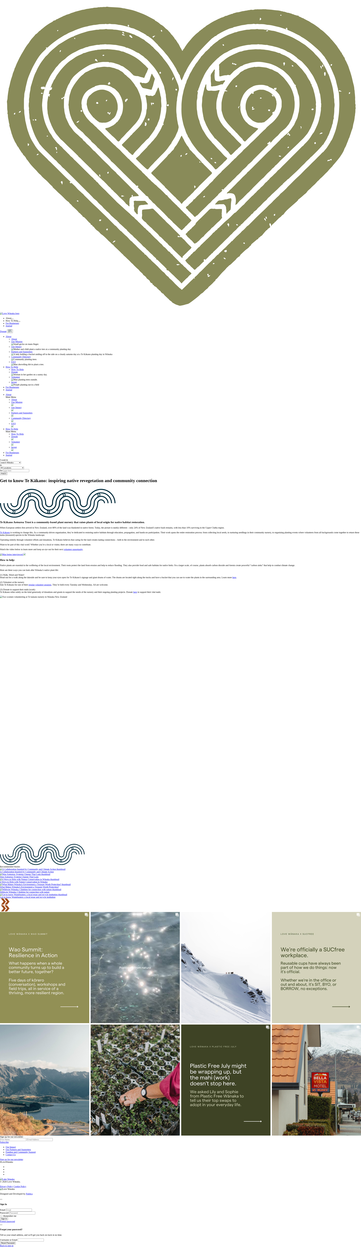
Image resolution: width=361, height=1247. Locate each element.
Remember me (9, 1216)
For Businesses (12, 323)
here (234, 577)
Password (4, 1213)
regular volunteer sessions (39, 585)
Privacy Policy (6, 1186)
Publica (29, 1194)
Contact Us (11, 1154)
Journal (9, 326)
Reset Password (8, 1243)
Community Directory (21, 357)
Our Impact (16, 346)
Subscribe (4, 1142)
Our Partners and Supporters (18, 1149)
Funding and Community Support (21, 1152)
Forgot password (7, 1221)
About (8, 336)
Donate (3, 331)
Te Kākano (5, 532)
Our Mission (16, 341)
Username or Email (8, 1240)
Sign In (4, 1219)
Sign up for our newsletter (11, 1159)
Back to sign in (6, 1245)
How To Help (12, 367)
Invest (14, 382)
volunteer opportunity (73, 549)
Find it (3, 474)
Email (2, 1210)
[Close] (1, 1199)
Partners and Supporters (21, 352)
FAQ (13, 362)
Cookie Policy (20, 1186)
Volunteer (15, 377)
